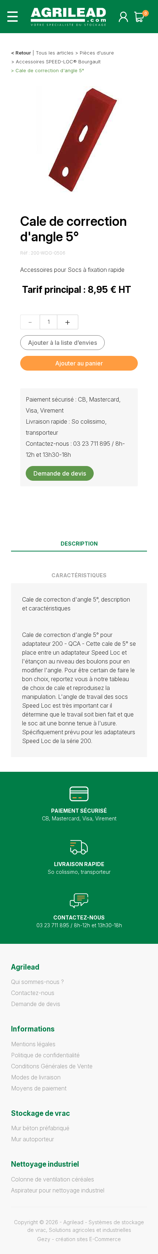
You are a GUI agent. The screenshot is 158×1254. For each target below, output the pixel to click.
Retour (23, 53)
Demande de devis (59, 473)
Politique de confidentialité (45, 1055)
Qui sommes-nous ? (37, 981)
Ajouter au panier (79, 363)
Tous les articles (54, 53)
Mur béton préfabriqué (40, 1128)
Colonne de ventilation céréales (52, 1179)
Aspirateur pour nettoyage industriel (57, 1190)
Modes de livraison (36, 1077)
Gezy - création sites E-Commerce (79, 1239)
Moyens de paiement (39, 1088)
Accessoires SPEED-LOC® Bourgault (58, 61)
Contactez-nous (32, 992)
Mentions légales (33, 1044)
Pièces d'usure (97, 53)
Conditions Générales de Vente (52, 1066)
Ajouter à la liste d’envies (62, 342)
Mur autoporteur (32, 1139)
